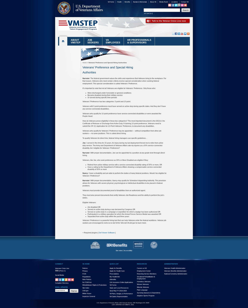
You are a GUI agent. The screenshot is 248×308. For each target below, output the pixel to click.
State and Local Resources (119, 288)
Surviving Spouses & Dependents (148, 293)
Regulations (86, 277)
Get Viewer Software (107, 233)
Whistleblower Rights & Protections (94, 285)
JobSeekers (93, 41)
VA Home (111, 2)
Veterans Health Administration (174, 268)
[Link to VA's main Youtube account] (185, 6)
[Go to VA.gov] (79, 16)
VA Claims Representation (119, 296)
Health (119, 2)
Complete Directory (62, 283)
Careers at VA (142, 268)
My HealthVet (115, 277)
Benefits (127, 2)
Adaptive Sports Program (145, 296)
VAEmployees (113, 41)
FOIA (84, 274)
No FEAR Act (87, 282)
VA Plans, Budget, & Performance (121, 293)
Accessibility (128, 250)
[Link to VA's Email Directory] (169, 6)
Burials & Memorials (140, 2)
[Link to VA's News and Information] (179, 6)
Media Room (163, 2)
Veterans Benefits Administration (175, 271)
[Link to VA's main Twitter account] (176, 6)
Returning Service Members (146, 274)
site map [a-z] (148, 13)
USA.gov (85, 290)
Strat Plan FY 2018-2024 (118, 291)
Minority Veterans (143, 287)
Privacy (85, 271)
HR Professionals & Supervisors (139, 41)
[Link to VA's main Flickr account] (182, 6)
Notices (85, 268)
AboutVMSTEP (75, 41)
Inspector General (88, 296)
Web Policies (86, 279)
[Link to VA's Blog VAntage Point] (66, 281)
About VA (153, 2)
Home (85, 62)
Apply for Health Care (117, 271)
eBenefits (113, 279)
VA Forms (113, 285)
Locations (174, 2)
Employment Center (144, 271)
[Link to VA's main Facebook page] (172, 6)
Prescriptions (114, 274)
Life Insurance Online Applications (121, 282)
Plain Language (142, 290)
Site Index (119, 250)
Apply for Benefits (116, 268)
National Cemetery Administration (175, 274)
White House (86, 293)
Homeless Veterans (144, 281)
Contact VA (185, 2)
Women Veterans (143, 284)
